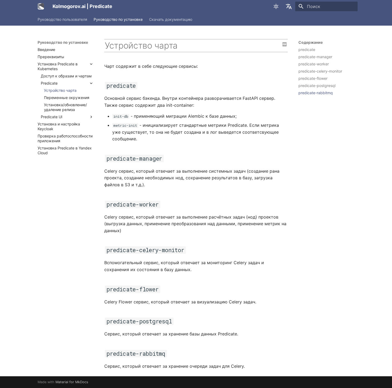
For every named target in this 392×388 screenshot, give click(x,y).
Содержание (310, 42)
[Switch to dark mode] (276, 6)
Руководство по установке (118, 19)
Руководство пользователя (62, 19)
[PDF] (284, 44)
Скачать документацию (170, 19)
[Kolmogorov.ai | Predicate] (40, 6)
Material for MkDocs (71, 382)
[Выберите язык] (288, 6)
